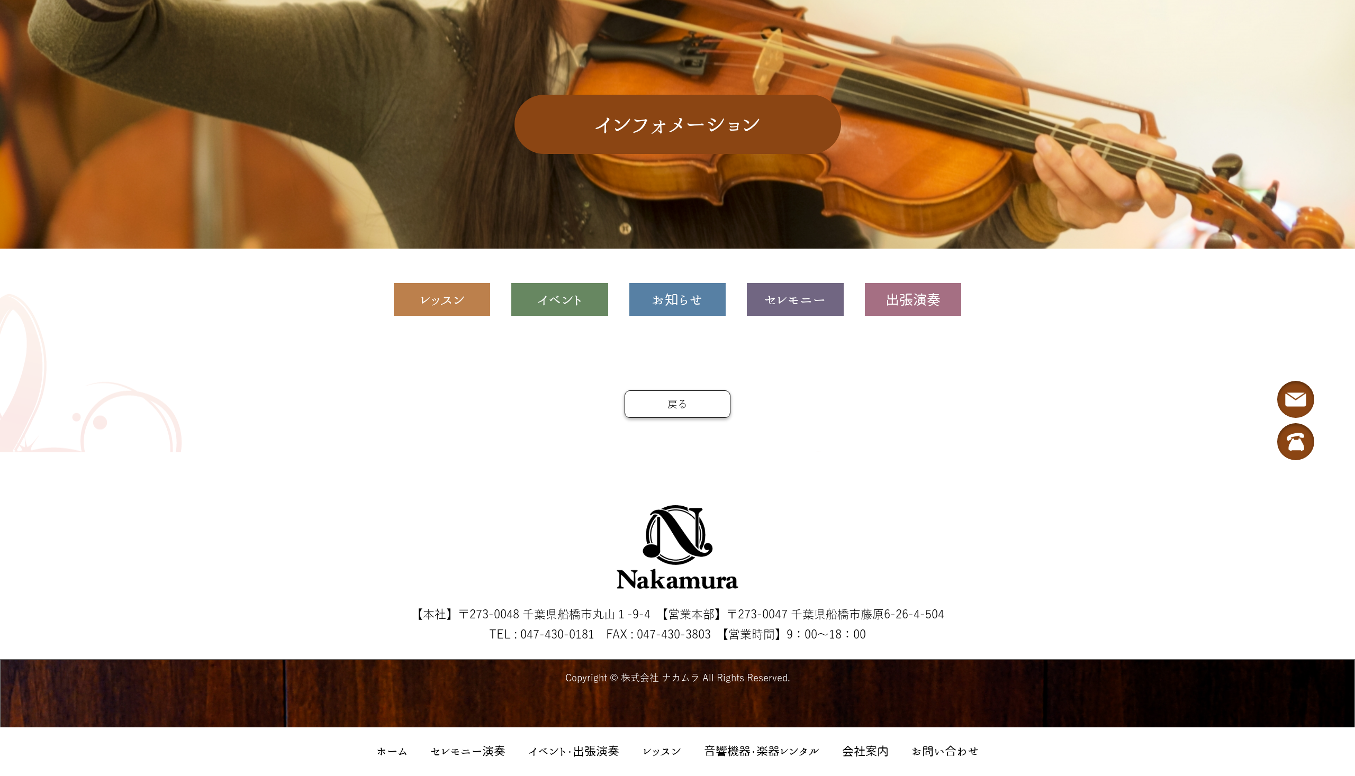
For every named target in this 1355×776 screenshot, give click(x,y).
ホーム (392, 751)
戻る (677, 404)
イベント (559, 299)
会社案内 (865, 751)
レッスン (662, 751)
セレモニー (795, 299)
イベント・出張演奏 (573, 751)
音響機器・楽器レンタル (761, 751)
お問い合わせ (945, 751)
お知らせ (677, 299)
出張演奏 (913, 299)
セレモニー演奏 (467, 751)
